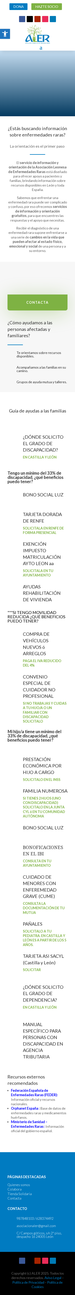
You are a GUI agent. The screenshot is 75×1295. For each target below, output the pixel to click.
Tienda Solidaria (20, 1194)
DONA (18, 6)
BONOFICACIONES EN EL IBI (43, 850)
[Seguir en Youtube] (37, 19)
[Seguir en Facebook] (22, 19)
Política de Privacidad (28, 1282)
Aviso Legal (52, 1278)
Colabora (15, 1189)
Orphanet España (24, 1108)
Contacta (14, 1198)
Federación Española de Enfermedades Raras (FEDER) (34, 1092)
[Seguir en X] (30, 19)
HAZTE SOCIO (46, 6)
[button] (5, 34)
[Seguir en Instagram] (45, 19)
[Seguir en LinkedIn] (53, 19)
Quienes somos (19, 1185)
